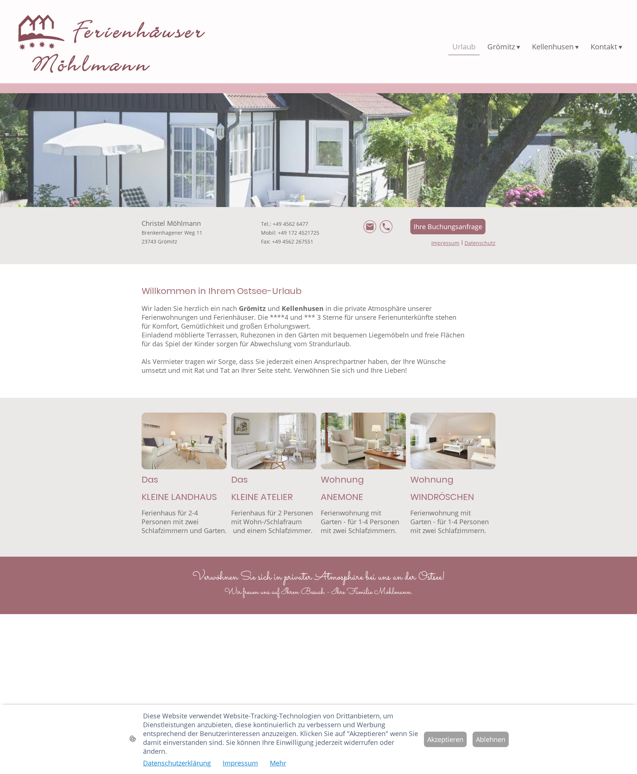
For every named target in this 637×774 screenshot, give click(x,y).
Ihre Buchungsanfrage (448, 226)
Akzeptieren (445, 739)
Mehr (278, 763)
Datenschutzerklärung (177, 763)
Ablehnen (490, 739)
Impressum (240, 763)
